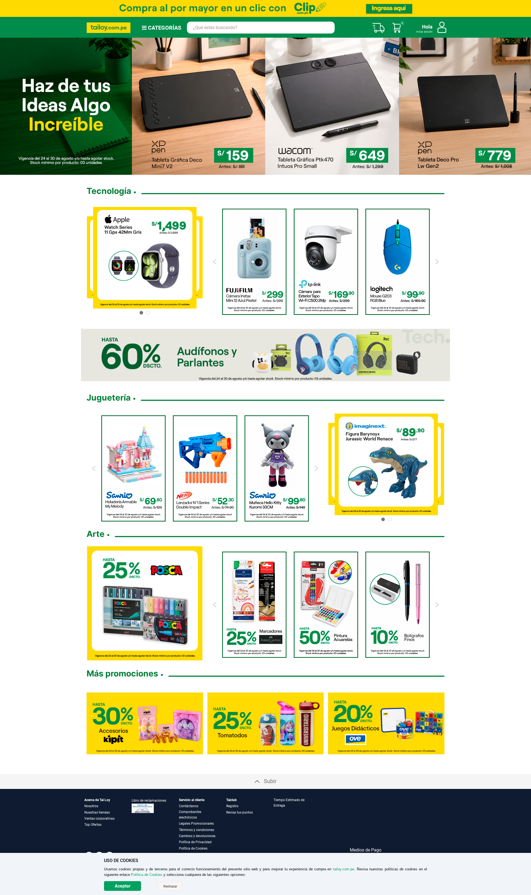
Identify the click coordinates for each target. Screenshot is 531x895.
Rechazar (170, 886)
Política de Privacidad (195, 842)
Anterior (6, 106)
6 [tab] (272, 171)
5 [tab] (265, 171)
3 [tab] (257, 171)
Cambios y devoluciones (197, 836)
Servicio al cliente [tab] (191, 800)
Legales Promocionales (196, 823)
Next (437, 262)
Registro (232, 806)
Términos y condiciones (196, 830)
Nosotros (91, 806)
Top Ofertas (92, 825)
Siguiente (524, 106)
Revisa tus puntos (239, 812)
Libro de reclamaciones (149, 800)
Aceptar (123, 886)
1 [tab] (248, 171)
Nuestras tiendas (97, 812)
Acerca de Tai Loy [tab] (97, 800)
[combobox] (261, 27)
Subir (270, 781)
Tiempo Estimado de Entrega (289, 802)
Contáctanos (188, 806)
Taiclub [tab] (231, 800)
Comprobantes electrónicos (190, 814)
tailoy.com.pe (343, 869)
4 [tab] (261, 171)
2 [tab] (252, 171)
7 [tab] (279, 171)
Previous (215, 262)
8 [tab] (283, 171)
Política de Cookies (193, 848)
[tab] (297, 824)
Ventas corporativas (99, 818)
